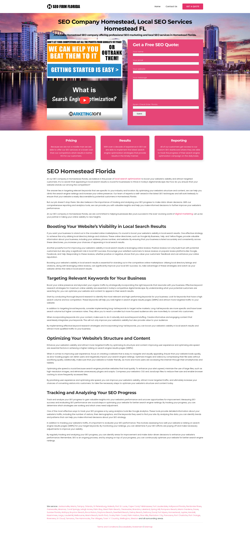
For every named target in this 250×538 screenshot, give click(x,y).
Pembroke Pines (193, 506)
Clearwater (126, 509)
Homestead (174, 512)
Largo (61, 515)
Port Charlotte (181, 515)
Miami (73, 506)
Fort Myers (162, 512)
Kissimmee (52, 515)
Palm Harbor (133, 515)
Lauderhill (68, 515)
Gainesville (52, 509)
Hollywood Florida (177, 506)
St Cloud (61, 518)
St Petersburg (99, 506)
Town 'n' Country (111, 518)
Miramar (62, 509)
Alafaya (65, 512)
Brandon (137, 509)
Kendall (191, 512)
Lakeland (146, 509)
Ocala (112, 515)
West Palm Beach (111, 509)
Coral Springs (73, 509)
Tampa (80, 506)
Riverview (51, 518)
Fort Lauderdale (160, 506)
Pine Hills (144, 515)
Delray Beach (135, 512)
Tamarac (70, 518)
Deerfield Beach (121, 512)
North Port (103, 515)
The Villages (96, 518)
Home (157, 6)
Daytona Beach (104, 512)
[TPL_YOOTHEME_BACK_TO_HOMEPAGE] (64, 6)
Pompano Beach (169, 509)
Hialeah (110, 506)
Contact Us (171, 6)
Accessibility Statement (131, 526)
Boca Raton (90, 512)
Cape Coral (133, 506)
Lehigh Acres (86, 509)
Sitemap (148, 526)
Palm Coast (121, 515)
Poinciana (168, 515)
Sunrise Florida (54, 512)
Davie (196, 509)
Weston (134, 518)
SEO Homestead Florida (81, 171)
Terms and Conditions (107, 526)
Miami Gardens (185, 509)
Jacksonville (64, 506)
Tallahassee (146, 506)
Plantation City (156, 515)
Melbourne (79, 515)
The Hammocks (82, 518)
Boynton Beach (77, 512)
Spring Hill (155, 509)
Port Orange (194, 515)
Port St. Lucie (121, 506)
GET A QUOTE (192, 6)
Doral (154, 512)
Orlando (88, 506)
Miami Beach (91, 515)
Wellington (125, 518)
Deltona (147, 512)
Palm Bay (97, 509)
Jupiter (184, 512)
